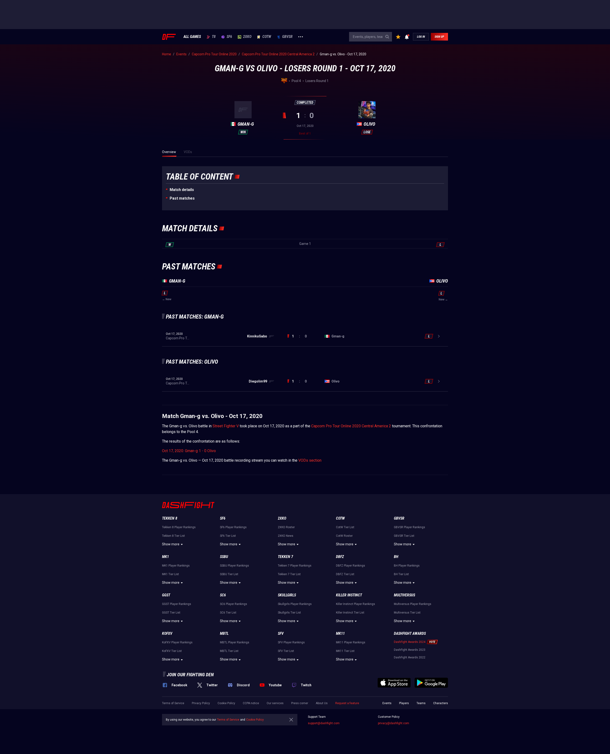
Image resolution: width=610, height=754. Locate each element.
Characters (440, 703)
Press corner (299, 703)
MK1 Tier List (170, 574)
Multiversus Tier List (407, 612)
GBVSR (287, 37)
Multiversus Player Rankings (412, 604)
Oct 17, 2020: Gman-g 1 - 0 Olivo (189, 451)
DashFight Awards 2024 (409, 642)
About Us (322, 703)
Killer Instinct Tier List (350, 612)
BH (396, 556)
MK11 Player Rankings (350, 642)
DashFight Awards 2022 (409, 657)
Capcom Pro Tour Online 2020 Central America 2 (351, 426)
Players (404, 703)
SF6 (229, 37)
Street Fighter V (226, 426)
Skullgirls (287, 595)
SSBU (224, 556)
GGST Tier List (171, 612)
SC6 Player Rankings (233, 604)
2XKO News (285, 535)
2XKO (247, 37)
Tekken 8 (169, 518)
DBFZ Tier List (345, 574)
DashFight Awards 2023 (409, 649)
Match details (182, 189)
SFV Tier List (286, 651)
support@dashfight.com (324, 723)
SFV (281, 633)
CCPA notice (251, 703)
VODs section (309, 460)
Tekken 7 (285, 556)
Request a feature (347, 703)
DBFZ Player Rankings (350, 565)
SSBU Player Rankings (234, 565)
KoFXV (167, 633)
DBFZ (340, 556)
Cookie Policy (226, 703)
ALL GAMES (192, 37)
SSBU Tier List (229, 574)
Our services (275, 703)
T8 (214, 37)
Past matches (182, 198)
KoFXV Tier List (172, 651)
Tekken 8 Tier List (173, 535)
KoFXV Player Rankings (177, 642)
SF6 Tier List (228, 535)
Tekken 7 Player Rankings (294, 565)
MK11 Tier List (345, 651)
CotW (266, 37)
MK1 (165, 556)
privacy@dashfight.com (393, 723)
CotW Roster (344, 535)
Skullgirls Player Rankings (295, 604)
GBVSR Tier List (404, 535)
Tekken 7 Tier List (289, 574)
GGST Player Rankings (176, 604)
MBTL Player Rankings (234, 642)
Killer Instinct (349, 595)
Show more (170, 544)
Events (386, 703)
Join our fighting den (190, 674)
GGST (166, 595)
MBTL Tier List (229, 651)
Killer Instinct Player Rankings (355, 604)
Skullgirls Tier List (289, 612)
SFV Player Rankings (291, 642)
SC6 (223, 595)
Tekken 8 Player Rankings (179, 527)
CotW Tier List (345, 527)
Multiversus (404, 595)
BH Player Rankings (407, 565)
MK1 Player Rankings (176, 565)
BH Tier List (401, 574)
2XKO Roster (286, 527)
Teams (421, 703)
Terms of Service (173, 703)
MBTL (224, 633)
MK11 (340, 633)
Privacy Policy (201, 703)
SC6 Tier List (228, 612)
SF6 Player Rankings (233, 527)
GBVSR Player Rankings (409, 527)
